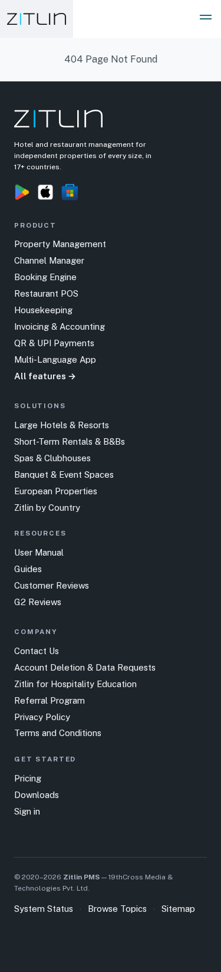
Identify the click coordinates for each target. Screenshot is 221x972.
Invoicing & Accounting (59, 326)
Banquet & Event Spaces (64, 474)
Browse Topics (117, 909)
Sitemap (178, 909)
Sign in (27, 811)
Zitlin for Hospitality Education (75, 684)
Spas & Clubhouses (52, 458)
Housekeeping (43, 310)
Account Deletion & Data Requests (85, 667)
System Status (43, 909)
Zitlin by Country (47, 508)
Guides (28, 569)
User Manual (39, 552)
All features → (45, 376)
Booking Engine (45, 277)
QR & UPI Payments (54, 343)
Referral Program (49, 700)
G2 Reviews (37, 602)
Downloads (36, 795)
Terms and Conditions (57, 733)
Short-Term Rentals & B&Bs (69, 441)
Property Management (60, 244)
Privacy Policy (42, 717)
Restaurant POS (46, 293)
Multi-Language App (55, 359)
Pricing (27, 778)
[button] (205, 19)
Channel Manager (49, 260)
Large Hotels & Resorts (61, 425)
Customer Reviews (51, 585)
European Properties (55, 491)
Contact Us (36, 651)
